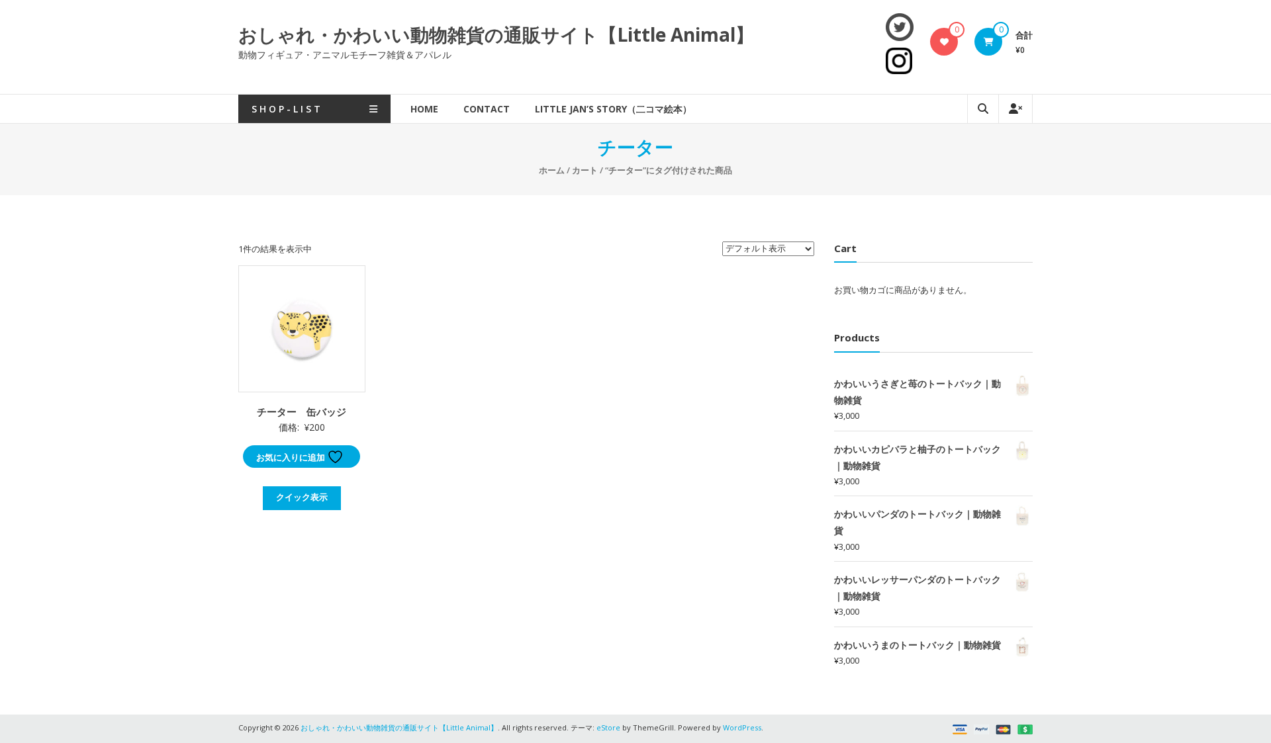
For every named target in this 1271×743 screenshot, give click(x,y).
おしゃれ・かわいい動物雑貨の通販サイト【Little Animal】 (496, 34)
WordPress (742, 727)
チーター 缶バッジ (301, 411)
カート (585, 170)
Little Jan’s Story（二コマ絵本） (613, 109)
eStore (608, 727)
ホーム (552, 170)
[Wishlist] (944, 42)
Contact (486, 109)
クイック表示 (302, 497)
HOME (424, 109)
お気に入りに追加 (291, 457)
